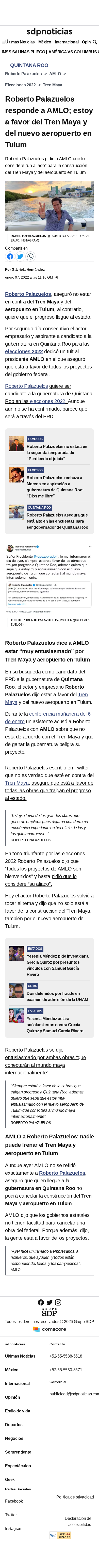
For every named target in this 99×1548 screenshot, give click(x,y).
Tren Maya (52, 85)
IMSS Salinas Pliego (23, 52)
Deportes (13, 1425)
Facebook (14, 1501)
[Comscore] (49, 1329)
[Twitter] (20, 256)
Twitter (11, 1515)
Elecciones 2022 (20, 85)
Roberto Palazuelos (23, 74)
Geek (10, 1479)
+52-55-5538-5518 (66, 1356)
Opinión (89, 42)
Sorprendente (18, 1452)
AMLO (55, 74)
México (44, 42)
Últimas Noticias (20, 42)
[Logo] (49, 32)
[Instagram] (58, 1302)
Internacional (66, 42)
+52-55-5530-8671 (66, 1370)
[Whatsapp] (30, 256)
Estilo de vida (17, 1411)
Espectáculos (18, 1466)
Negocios (14, 1438)
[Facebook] (10, 256)
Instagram (13, 1528)
